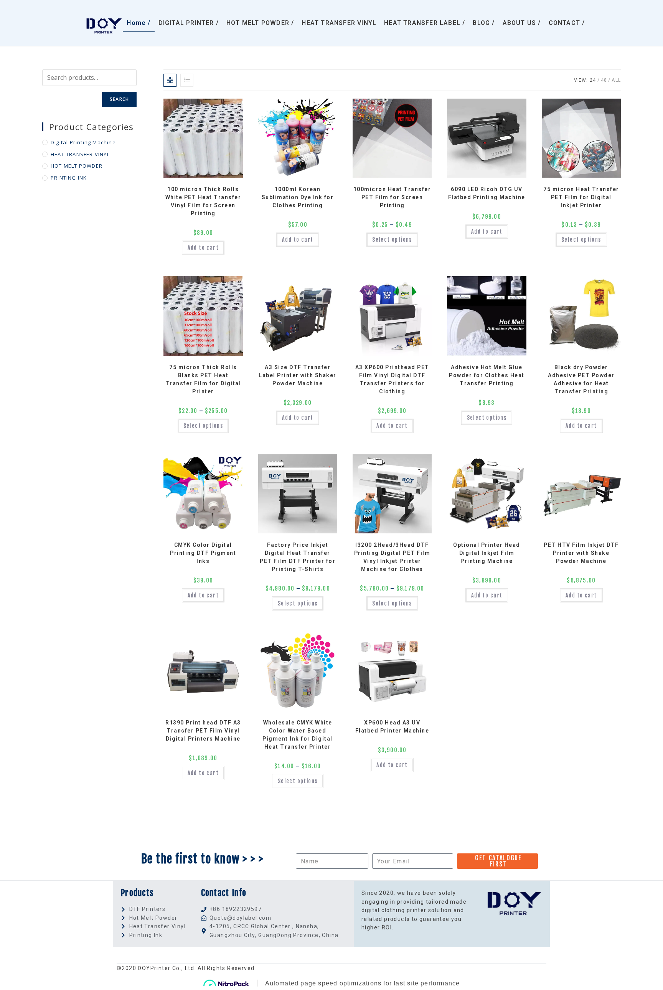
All (616, 80)
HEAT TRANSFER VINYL (339, 22)
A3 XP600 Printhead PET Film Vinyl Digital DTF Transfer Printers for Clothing (392, 379)
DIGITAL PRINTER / (188, 22)
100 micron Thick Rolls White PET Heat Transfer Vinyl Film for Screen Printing (203, 201)
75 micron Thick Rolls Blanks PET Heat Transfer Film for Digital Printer (203, 379)
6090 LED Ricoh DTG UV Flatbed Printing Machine (486, 193)
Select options (392, 239)
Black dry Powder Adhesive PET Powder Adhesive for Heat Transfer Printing (581, 379)
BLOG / (484, 22)
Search (119, 99)
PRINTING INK (69, 177)
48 (604, 80)
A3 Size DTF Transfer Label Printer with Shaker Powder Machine (297, 375)
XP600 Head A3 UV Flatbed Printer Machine (392, 726)
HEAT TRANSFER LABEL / (424, 22)
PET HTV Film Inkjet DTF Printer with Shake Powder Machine (581, 553)
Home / (138, 22)
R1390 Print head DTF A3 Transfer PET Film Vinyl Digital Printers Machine (203, 730)
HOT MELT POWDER (76, 165)
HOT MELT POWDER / (260, 22)
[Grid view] (169, 80)
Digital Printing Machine (83, 142)
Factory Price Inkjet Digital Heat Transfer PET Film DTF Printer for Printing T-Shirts (297, 557)
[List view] (186, 80)
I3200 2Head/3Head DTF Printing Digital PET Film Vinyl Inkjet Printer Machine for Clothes (392, 557)
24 (593, 80)
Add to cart (203, 247)
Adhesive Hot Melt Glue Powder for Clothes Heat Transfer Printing (486, 375)
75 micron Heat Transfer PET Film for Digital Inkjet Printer (581, 197)
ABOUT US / (522, 22)
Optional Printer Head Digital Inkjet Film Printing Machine (486, 553)
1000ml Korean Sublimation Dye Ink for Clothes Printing (298, 197)
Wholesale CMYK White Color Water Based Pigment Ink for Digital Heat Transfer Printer (297, 734)
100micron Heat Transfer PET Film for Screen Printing (392, 197)
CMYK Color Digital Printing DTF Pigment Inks (203, 553)
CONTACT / (567, 22)
